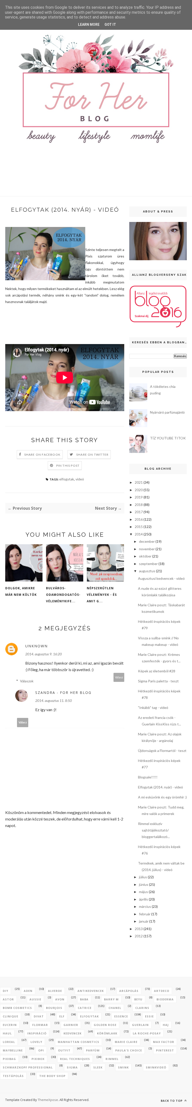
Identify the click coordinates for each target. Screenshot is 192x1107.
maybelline (13, 1050)
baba (84, 999)
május (143, 892)
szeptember (148, 564)
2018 (139, 504)
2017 (139, 512)
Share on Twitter (92, 454)
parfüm (93, 1050)
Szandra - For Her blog (63, 692)
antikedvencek (91, 991)
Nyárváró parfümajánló (167, 412)
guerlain (140, 1025)
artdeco (161, 991)
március (145, 906)
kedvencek (73, 1033)
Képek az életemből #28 (156, 671)
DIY (5, 991)
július (143, 877)
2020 (139, 490)
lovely (36, 1042)
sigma (72, 1067)
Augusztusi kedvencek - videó (161, 578)
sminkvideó (156, 1067)
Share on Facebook (42, 454)
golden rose (105, 1025)
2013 (139, 929)
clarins (142, 1008)
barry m (111, 999)
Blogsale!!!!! (148, 777)
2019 (139, 497)
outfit (64, 1050)
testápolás (13, 1076)
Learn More (89, 25)
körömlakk (107, 1033)
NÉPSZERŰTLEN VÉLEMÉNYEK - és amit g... (102, 594)
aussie (35, 999)
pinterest (165, 1050)
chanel (114, 1008)
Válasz (119, 677)
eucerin (10, 1025)
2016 (139, 519)
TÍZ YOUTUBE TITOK (168, 438)
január (143, 921)
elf (61, 1016)
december (147, 541)
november (147, 549)
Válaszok (27, 681)
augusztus (147, 571)
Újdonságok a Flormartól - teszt (162, 750)
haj (166, 1025)
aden (28, 991)
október (145, 556)
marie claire (126, 1042)
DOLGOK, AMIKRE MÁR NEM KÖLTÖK (21, 591)
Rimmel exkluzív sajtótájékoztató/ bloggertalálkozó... (154, 830)
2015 (139, 526)
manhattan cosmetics (78, 1042)
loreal (9, 1042)
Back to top (172, 1100)
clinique (10, 1016)
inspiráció (36, 1033)
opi (41, 1050)
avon (59, 999)
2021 (139, 482)
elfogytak (66, 479)
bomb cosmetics (17, 1008)
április (143, 899)
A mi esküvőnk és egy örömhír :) (162, 797)
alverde (55, 991)
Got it (110, 25)
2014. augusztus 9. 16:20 (43, 654)
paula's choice (128, 1050)
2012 (139, 936)
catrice (85, 1008)
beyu (138, 999)
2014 (139, 534)
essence (121, 1016)
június (143, 884)
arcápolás (128, 991)
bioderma (165, 999)
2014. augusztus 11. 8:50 (53, 700)
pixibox (38, 1059)
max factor (163, 1042)
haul (7, 1033)
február (144, 914)
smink (123, 1067)
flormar (40, 1025)
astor (8, 999)
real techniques (75, 1059)
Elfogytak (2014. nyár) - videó (160, 787)
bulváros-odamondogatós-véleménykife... (63, 594)
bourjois (54, 1008)
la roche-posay (147, 1033)
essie (149, 1016)
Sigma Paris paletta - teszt (158, 681)
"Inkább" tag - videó (153, 707)
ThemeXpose (48, 1099)
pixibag (9, 1059)
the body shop (52, 1076)
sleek (97, 1067)
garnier (71, 1025)
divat (39, 1016)
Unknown (36, 646)
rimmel (112, 1059)
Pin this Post (68, 465)
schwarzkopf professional (28, 1067)
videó (80, 479)
